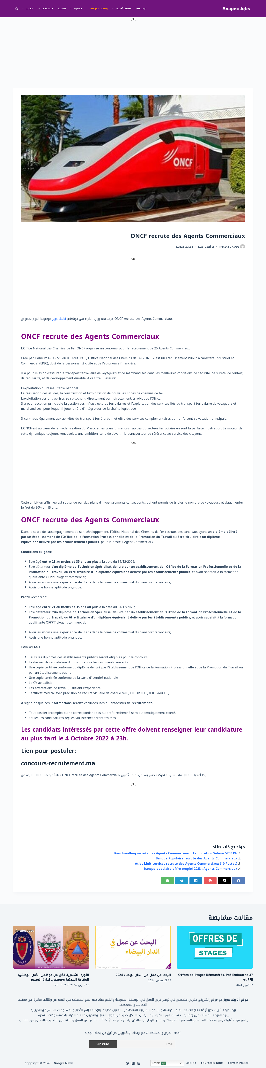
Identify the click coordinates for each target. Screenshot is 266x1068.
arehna (191, 1063)
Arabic (156, 1063)
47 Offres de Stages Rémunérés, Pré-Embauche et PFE (215, 977)
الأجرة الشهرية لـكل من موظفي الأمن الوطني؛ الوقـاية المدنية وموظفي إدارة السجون (53, 977)
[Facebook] (238, 880)
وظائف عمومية (99, 8)
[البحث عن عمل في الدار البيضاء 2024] (133, 947)
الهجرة (78, 8)
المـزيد (29, 8)
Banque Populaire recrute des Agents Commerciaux (196, 858)
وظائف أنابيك (123, 8)
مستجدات (47, 8)
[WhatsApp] (167, 880)
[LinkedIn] (195, 880)
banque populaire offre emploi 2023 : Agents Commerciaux (190, 869)
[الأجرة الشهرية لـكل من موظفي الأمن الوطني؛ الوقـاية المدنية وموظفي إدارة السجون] (51, 947)
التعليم (62, 8)
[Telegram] (181, 880)
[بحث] (16, 8)
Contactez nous (212, 1063)
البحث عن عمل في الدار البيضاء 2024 (143, 975)
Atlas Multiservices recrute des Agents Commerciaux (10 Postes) (186, 864)
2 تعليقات (60, 985)
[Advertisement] (133, 48)
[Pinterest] (210, 880)
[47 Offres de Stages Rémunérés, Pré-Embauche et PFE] (215, 947)
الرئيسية (141, 8)
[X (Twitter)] (224, 880)
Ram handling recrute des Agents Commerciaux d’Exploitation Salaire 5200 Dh (175, 853)
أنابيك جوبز (59, 319)
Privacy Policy (238, 1063)
